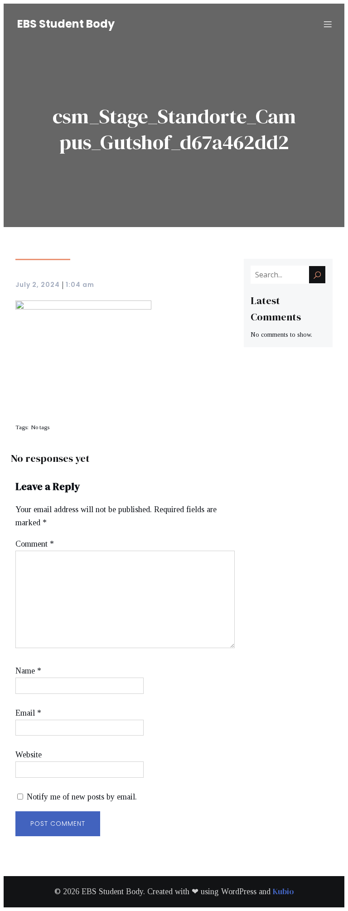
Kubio (283, 891)
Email (28, 712)
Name (28, 670)
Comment (34, 543)
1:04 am (80, 284)
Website (28, 754)
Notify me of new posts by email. (82, 796)
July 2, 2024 (37, 284)
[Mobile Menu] (327, 24)
